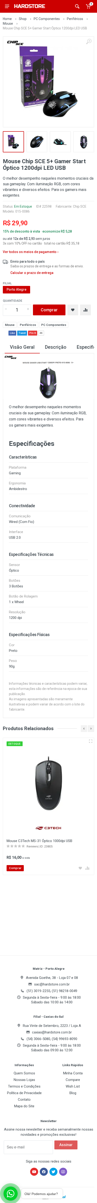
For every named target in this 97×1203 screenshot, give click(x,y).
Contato (24, 1099)
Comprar (49, 309)
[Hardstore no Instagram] (63, 1172)
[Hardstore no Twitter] (53, 1172)
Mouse (8, 23)
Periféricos (75, 19)
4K (41, 333)
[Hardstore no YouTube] (34, 1172)
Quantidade (12, 300)
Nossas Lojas (24, 1080)
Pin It (32, 333)
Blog (72, 1093)
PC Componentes (47, 19)
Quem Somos (24, 1073)
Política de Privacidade (24, 1093)
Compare (73, 1080)
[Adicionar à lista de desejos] (80, 868)
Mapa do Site (24, 1106)
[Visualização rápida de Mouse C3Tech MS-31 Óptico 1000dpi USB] (90, 741)
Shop (23, 19)
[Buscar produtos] (77, 6)
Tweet (22, 333)
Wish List (73, 1086)
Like (12, 333)
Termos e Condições (24, 1086)
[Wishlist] (72, 310)
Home (7, 19)
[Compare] (85, 310)
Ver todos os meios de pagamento (30, 252)
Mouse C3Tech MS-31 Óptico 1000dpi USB (39, 841)
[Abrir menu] (7, 6)
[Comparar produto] (87, 868)
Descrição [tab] (55, 347)
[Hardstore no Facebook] (44, 1172)
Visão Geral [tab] (22, 347)
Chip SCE (79, 206)
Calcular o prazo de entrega (31, 273)
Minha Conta (73, 1073)
